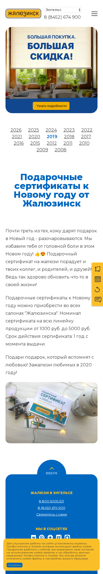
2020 (34, 136)
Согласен (14, 565)
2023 (69, 130)
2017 (86, 136)
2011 (68, 143)
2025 (33, 130)
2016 (19, 143)
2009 (42, 149)
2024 (51, 130)
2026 (15, 130)
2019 (52, 136)
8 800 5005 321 (51, 501)
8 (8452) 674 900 (62, 17)
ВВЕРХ (51, 472)
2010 (84, 143)
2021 (17, 136)
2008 (60, 149)
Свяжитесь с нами (51, 514)
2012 (52, 143)
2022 (87, 130)
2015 (35, 143)
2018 (69, 136)
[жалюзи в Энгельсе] (23, 14)
